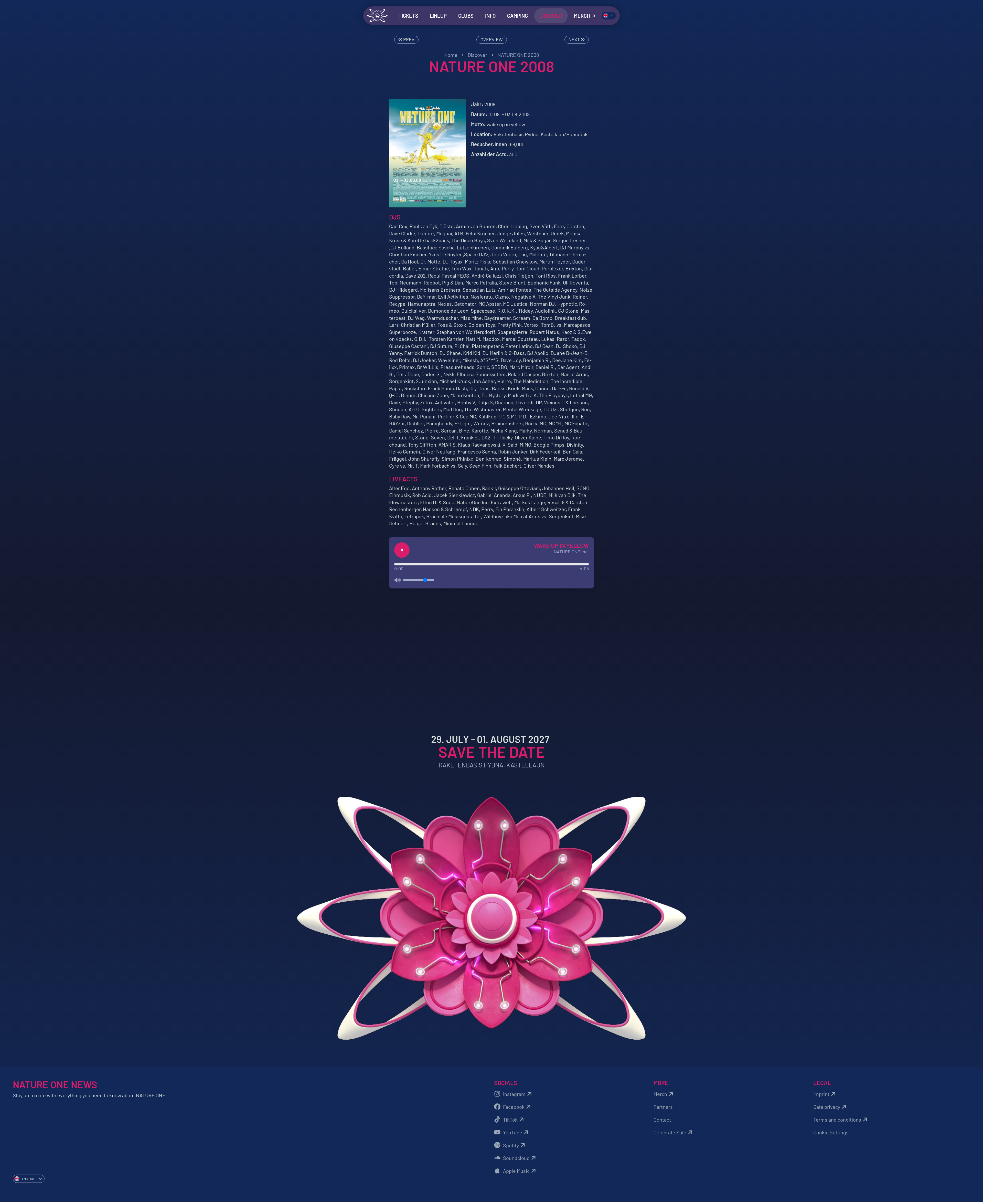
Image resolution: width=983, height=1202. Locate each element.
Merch (660, 1094)
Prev (408, 39)
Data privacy (826, 1107)
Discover (477, 55)
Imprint (821, 1094)
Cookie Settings (831, 1132)
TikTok (510, 1119)
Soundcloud (516, 1158)
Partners (663, 1107)
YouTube (512, 1132)
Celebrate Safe (670, 1132)
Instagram (514, 1094)
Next (575, 39)
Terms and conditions (837, 1119)
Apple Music (516, 1171)
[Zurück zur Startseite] (377, 15)
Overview (491, 39)
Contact (662, 1119)
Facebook (514, 1107)
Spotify (511, 1145)
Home (450, 55)
